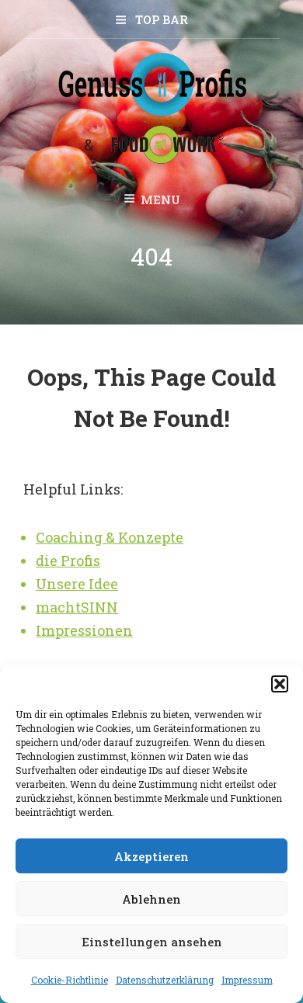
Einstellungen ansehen (152, 941)
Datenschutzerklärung (165, 980)
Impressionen (84, 630)
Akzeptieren (151, 856)
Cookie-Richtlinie (69, 980)
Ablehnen (151, 899)
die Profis (68, 560)
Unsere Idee (77, 583)
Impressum (247, 980)
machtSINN (77, 607)
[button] (279, 684)
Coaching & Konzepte (109, 537)
